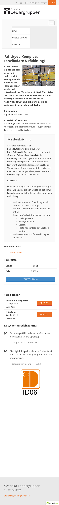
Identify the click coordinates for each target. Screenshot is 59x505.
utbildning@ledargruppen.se (17, 495)
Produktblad (16, 252)
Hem (14, 31)
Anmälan (44, 303)
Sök (53, 2)
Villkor (16, 44)
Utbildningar (19, 37)
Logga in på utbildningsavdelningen (32, 2)
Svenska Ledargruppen (22, 486)
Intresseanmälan (30, 279)
